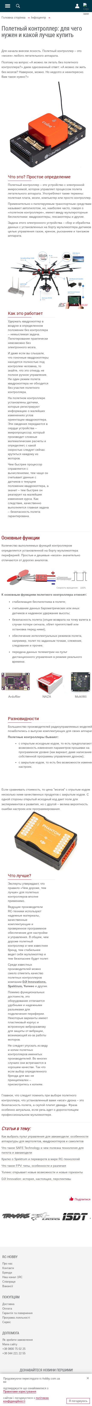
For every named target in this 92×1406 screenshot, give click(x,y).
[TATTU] (45, 1216)
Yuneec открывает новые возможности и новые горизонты (42, 1172)
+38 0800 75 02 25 (13, 1348)
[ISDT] (75, 1216)
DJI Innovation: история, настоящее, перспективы (36, 1179)
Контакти (8, 1268)
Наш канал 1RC (12, 1277)
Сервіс (6, 1322)
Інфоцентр (38, 17)
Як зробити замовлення (17, 1339)
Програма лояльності (16, 1317)
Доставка (8, 1304)
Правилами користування (19, 1391)
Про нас (7, 1263)
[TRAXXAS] (16, 1215)
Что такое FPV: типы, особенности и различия (33, 1165)
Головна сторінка (13, 17)
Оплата (7, 1308)
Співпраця (8, 1281)
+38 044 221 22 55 (13, 1353)
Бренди (7, 1272)
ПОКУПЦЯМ (10, 1297)
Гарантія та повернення (17, 1313)
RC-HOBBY (10, 1256)
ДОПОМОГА (10, 1333)
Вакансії (7, 1286)
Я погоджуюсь (78, 1401)
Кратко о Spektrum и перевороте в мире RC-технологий (40, 1159)
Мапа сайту (9, 1344)
